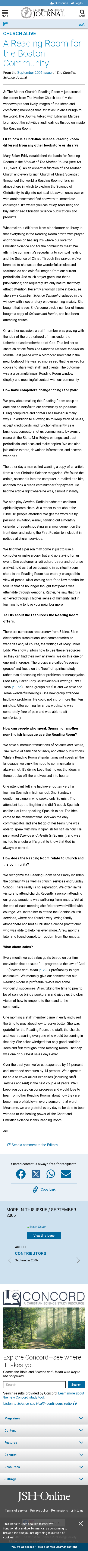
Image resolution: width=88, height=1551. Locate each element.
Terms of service (16, 1510)
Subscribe (61, 3)
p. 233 (44, 970)
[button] (44, 1418)
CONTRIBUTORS (30, 1253)
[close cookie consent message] (81, 1523)
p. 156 (17, 687)
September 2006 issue (34, 73)
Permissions (59, 1510)
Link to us (77, 1510)
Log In (79, 3)
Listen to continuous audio (38, 1404)
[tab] (44, 1418)
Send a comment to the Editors (34, 1145)
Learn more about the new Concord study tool (43, 1395)
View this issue (44, 1235)
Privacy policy (39, 1510)
